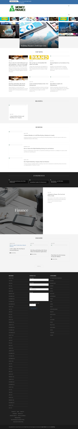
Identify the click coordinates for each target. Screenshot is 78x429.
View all (39, 266)
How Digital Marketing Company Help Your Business (36, 161)
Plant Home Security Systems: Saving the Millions (58, 255)
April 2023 (10, 371)
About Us (22, 411)
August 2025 (11, 306)
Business (39, 127)
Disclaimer (15, 413)
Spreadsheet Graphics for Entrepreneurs (56, 84)
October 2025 (11, 301)
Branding (39, 101)
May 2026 (10, 285)
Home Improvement (54, 309)
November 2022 (12, 384)
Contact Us (13, 411)
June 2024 (10, 340)
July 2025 (10, 309)
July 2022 (10, 389)
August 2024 (11, 335)
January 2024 (11, 350)
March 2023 (11, 374)
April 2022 (10, 394)
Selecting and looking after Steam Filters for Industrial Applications (17, 84)
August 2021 (11, 405)
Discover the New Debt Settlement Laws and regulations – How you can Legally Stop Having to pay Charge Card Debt (18, 64)
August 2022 (11, 387)
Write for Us (20, 413)
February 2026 (11, 293)
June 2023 (10, 366)
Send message (34, 308)
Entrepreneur (33, 77)
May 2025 (10, 314)
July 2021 (10, 407)
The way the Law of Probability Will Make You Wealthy (37, 63)
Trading (51, 335)
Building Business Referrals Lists (33, 46)
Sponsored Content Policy (18, 421)
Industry (11, 77)
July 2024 (10, 337)
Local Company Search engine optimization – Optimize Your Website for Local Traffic (8, 35)
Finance (51, 298)
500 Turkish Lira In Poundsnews (56, 278)
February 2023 (11, 376)
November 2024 (12, 327)
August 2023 (11, 361)
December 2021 (11, 402)
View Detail (13, 252)
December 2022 (11, 381)
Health (51, 306)
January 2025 (11, 324)
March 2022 (11, 397)
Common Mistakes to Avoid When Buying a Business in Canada (39, 135)
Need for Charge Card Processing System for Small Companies (9, 22)
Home (18, 411)
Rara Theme (44, 426)
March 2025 (11, 319)
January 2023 (11, 379)
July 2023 (10, 363)
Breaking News (14, 1)
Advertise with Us (13, 415)
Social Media (52, 327)
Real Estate (52, 324)
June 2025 (10, 311)
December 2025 (11, 296)
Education (52, 293)
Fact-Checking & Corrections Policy (17, 419)
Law (11, 56)
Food (51, 301)
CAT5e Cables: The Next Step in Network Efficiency (17, 249)
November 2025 (12, 298)
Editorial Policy (18, 417)
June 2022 (10, 392)
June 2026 (10, 283)
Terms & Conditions (22, 415)
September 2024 (12, 332)
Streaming (52, 332)
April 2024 (10, 345)
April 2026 (10, 288)
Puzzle (51, 322)
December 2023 (11, 353)
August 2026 (11, 278)
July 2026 (10, 280)
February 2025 (11, 322)
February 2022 (11, 400)
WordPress (53, 426)
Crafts (51, 288)
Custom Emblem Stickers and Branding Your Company (17, 116)
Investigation (52, 314)
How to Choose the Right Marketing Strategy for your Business (39, 148)
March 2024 (11, 348)
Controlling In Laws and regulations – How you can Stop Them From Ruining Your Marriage (67, 32)
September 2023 (12, 358)
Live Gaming (52, 319)
